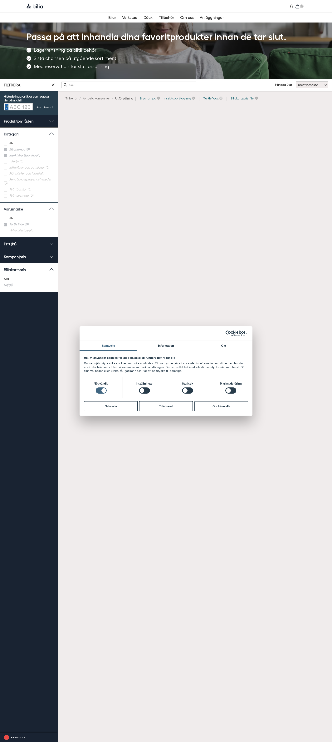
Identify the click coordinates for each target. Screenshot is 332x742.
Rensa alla (18, 737)
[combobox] (128, 85)
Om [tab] (223, 345)
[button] (150, 98)
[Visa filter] (53, 84)
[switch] (144, 390)
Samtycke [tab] (108, 345)
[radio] (29, 279)
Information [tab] (166, 345)
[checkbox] (29, 143)
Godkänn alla (221, 406)
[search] (128, 85)
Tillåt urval (166, 406)
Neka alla (111, 406)
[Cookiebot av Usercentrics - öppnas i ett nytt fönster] (231, 333)
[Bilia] (35, 6)
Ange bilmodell (45, 106)
